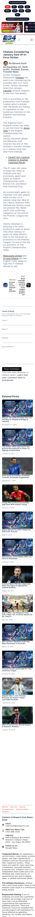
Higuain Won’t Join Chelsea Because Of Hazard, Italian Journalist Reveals (14, 697)
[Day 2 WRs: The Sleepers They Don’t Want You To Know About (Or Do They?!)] (17, 603)
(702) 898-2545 (13, 832)
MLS (28, 11)
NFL (14, 7)
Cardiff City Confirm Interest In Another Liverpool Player (19, 160)
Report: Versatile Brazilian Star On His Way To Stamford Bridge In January (17, 419)
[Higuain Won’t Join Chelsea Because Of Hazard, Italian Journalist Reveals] (17, 686)
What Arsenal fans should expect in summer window (16, 726)
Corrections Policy (8, 809)
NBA (7, 7)
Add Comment (8, 347)
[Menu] (31, 40)
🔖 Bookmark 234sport (17, 2)
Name (5, 329)
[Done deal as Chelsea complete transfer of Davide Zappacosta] (17, 466)
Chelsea (19, 77)
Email (5, 320)
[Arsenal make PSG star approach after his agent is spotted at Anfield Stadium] (17, 574)
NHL (27, 7)
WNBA (8, 11)
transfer (7, 90)
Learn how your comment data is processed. (15, 377)
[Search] (19, 39)
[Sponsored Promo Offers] (12, 27)
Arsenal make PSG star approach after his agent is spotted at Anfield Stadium (16, 585)
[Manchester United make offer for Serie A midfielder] (17, 547)
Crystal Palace (10, 258)
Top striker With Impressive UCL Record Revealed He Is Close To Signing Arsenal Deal (16, 448)
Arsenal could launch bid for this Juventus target (17, 670)
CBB (21, 11)
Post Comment (12, 369)
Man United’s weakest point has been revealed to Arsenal (16, 642)
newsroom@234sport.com (17, 826)
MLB (20, 7)
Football (15, 69)
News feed (13, 806)
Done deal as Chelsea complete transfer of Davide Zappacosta (16, 476)
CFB (14, 11)
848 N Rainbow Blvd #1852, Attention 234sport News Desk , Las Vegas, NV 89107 (18, 840)
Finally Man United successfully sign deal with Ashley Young (15, 503)
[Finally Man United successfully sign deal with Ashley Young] (17, 493)
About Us (22, 806)
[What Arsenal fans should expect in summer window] (17, 715)
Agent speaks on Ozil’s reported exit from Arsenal (16, 531)
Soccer (24, 69)
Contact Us (5, 811)
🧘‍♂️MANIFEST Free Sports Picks (17, 19)
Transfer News (11, 72)
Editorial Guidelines (22, 809)
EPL (17, 14)
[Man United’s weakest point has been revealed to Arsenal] (17, 632)
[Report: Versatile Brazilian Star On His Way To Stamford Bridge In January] (17, 408)
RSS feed (5, 806)
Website (5, 338)
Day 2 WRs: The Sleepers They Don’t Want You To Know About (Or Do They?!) (17, 614)
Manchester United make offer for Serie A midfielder (17, 558)
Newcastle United (12, 256)
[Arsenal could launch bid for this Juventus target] (17, 659)
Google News (11, 848)
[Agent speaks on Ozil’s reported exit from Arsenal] (17, 520)
